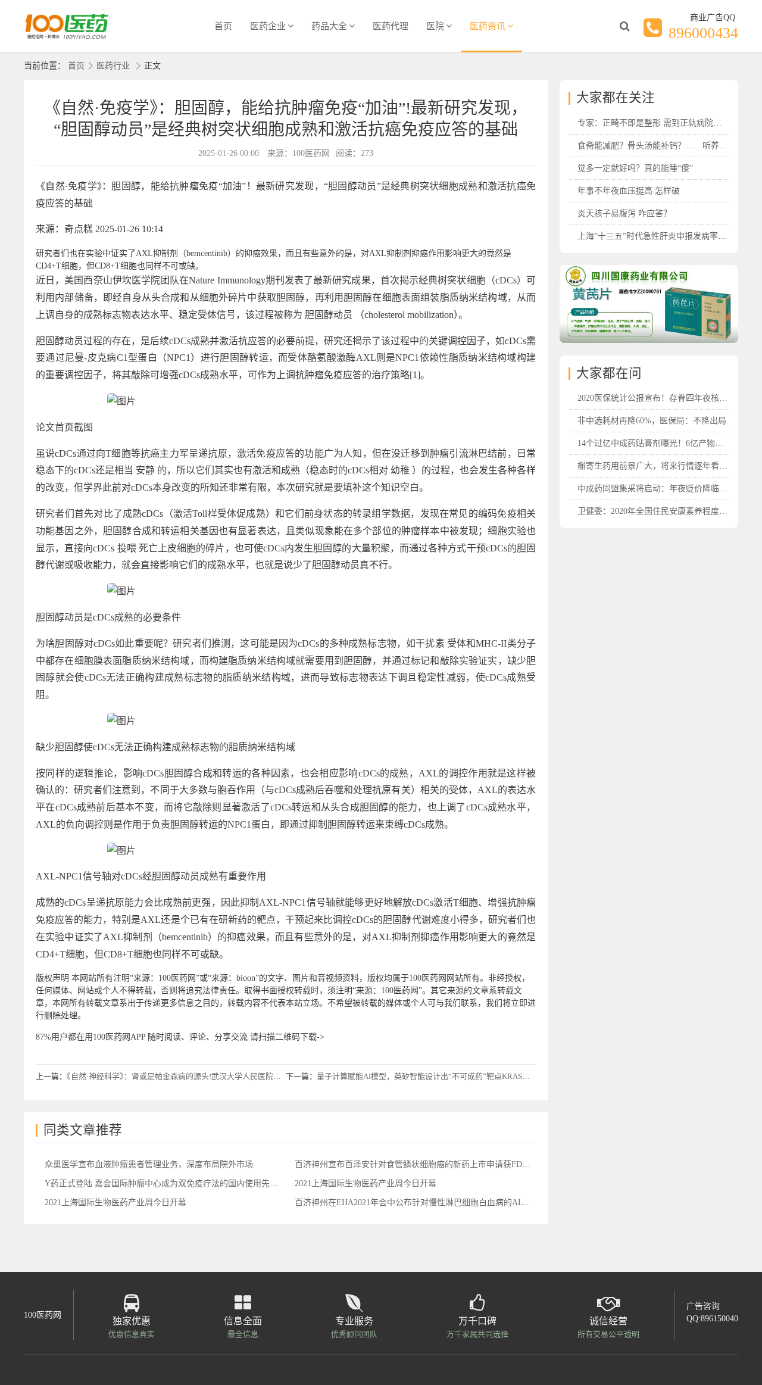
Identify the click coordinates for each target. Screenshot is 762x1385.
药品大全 (329, 26)
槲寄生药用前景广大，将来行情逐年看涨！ (656, 465)
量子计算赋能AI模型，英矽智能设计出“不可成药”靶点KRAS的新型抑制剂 (443, 1076)
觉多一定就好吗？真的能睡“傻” (635, 168)
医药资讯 (487, 26)
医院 (435, 26)
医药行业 (113, 65)
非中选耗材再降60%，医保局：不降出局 (651, 420)
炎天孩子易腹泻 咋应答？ (624, 213)
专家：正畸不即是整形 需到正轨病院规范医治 (662, 122)
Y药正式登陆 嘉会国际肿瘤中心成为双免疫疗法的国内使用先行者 (165, 1183)
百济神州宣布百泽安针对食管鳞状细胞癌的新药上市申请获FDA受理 (420, 1164)
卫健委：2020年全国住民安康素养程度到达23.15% (669, 511)
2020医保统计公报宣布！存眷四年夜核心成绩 (660, 398)
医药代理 (390, 26)
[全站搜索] (624, 26)
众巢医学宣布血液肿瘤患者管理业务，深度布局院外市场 (149, 1164)
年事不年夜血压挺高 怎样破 (628, 190)
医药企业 (268, 26)
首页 (223, 26)
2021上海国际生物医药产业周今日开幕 (365, 1183)
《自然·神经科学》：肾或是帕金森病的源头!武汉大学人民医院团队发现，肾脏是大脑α (211, 1076)
